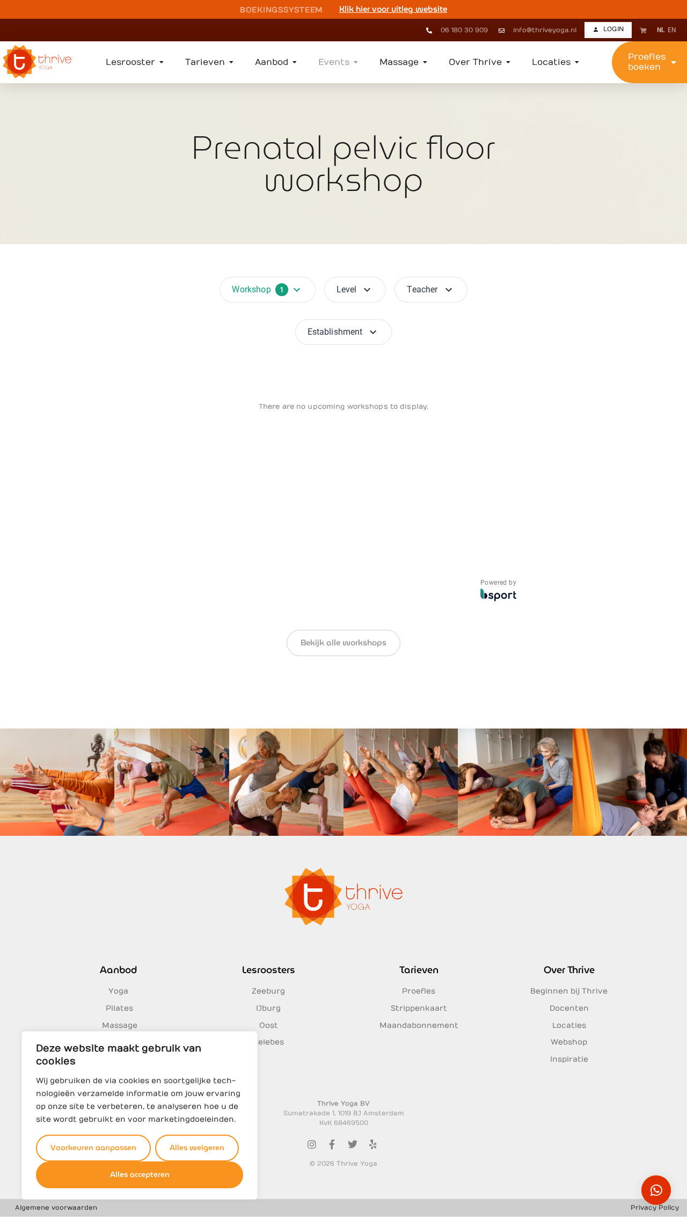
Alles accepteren (140, 1174)
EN (672, 30)
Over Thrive (569, 969)
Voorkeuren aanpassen (93, 1147)
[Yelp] (373, 1144)
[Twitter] (352, 1144)
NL (661, 30)
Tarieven (418, 969)
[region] (139, 1115)
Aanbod (118, 969)
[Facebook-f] (332, 1144)
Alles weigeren (197, 1147)
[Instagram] (312, 1144)
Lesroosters (268, 969)
